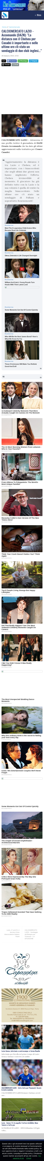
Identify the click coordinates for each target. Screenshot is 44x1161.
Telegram (34, 61)
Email (16, 64)
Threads (7, 64)
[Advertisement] (22, 91)
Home (4, 27)
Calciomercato (14, 27)
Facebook (13, 61)
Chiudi (28, 1158)
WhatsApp (23, 61)
